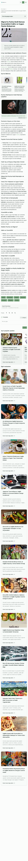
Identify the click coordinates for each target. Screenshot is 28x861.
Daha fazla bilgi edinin (8, 362)
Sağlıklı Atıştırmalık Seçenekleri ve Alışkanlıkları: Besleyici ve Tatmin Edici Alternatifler (14, 735)
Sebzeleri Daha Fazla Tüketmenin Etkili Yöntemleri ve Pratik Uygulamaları (12, 700)
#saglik (16, 297)
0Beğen (24, 317)
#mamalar (9, 297)
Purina (11, 69)
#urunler (23, 297)
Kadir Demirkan (6, 306)
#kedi (3, 297)
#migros (4, 300)
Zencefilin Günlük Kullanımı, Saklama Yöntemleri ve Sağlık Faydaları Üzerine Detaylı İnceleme (14, 596)
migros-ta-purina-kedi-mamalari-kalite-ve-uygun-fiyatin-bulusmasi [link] (13, 11)
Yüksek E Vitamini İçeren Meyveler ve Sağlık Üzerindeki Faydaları (11, 349)
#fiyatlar (11, 300)
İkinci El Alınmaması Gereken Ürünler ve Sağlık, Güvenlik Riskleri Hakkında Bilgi (13, 665)
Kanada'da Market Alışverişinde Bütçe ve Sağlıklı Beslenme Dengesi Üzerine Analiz (14, 770)
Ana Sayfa (3, 9)
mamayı (18, 134)
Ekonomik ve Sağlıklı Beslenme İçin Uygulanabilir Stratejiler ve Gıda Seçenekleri (13, 528)
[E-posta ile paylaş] (12, 313)
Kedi (2, 56)
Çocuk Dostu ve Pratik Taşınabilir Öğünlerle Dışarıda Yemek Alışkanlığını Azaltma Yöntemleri (14, 388)
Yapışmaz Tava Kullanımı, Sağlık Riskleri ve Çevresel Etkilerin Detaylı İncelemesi (13, 493)
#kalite (16, 300)
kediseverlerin (4, 67)
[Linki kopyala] (15, 313)
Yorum (24, 327)
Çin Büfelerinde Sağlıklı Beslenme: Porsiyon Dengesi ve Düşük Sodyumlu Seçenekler (14, 423)
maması (8, 61)
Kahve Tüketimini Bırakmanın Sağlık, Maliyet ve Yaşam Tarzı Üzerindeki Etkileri (13, 458)
